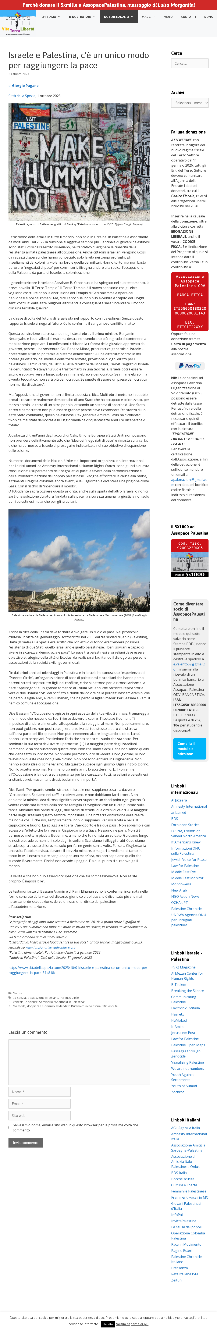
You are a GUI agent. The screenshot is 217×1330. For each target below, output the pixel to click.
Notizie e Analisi (116, 17)
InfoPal (177, 1214)
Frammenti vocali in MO (190, 1197)
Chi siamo (49, 17)
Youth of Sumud (184, 1086)
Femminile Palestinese (188, 1191)
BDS (174, 818)
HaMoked (179, 1020)
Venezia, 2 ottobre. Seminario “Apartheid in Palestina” (49, 1002)
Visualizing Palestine (187, 1062)
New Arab (179, 890)
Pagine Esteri (181, 1250)
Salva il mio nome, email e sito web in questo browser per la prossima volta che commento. (75, 1127)
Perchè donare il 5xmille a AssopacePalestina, (108, 5)
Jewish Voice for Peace (189, 859)
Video (168, 17)
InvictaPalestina (183, 1221)
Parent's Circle (69, 998)
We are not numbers (187, 1068)
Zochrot (177, 1092)
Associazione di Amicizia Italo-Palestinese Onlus (185, 1161)
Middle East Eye (183, 872)
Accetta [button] (108, 1324)
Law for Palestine (185, 865)
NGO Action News (185, 896)
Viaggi (147, 17)
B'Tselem (178, 984)
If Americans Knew (185, 842)
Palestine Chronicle (186, 908)
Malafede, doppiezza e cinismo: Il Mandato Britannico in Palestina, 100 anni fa (65, 1006)
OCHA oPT (179, 902)
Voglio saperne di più (132, 1324)
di (23, 85)
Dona (208, 17)
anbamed (178, 812)
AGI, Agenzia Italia (185, 1127)
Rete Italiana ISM (184, 1274)
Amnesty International (189, 806)
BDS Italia (179, 1172)
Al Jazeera (179, 800)
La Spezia (19, 998)
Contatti (188, 17)
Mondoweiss (181, 884)
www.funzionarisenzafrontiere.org (50, 947)
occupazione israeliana (43, 998)
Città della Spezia (21, 95)
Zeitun (176, 1280)
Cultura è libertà (184, 1185)
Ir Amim (177, 1026)
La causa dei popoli (186, 1227)
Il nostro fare (80, 17)
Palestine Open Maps (188, 1045)
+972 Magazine (183, 967)
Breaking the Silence (187, 990)
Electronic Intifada (185, 1008)
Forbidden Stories (185, 824)
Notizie (17, 993)
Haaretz (177, 1014)
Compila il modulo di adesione (186, 748)
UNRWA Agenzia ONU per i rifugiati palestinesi (188, 920)
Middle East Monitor (187, 878)
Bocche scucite (182, 1179)
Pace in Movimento (186, 1244)
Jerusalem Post (183, 1032)
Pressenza (179, 1268)
